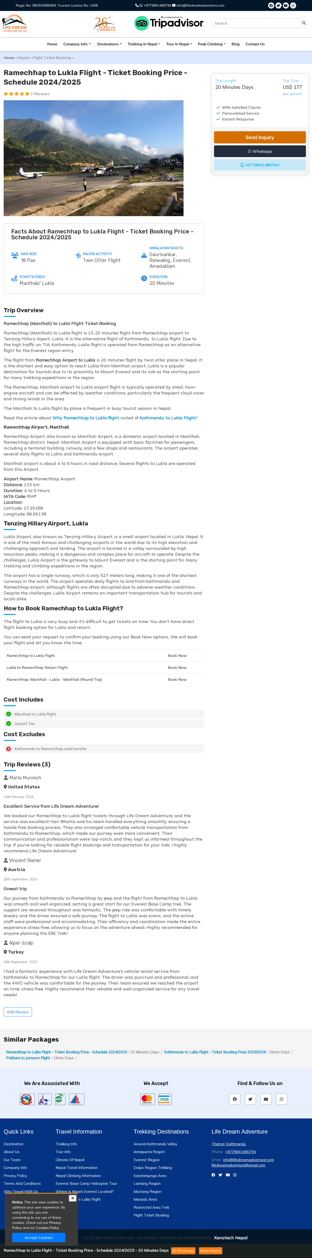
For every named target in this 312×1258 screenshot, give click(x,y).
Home (52, 44)
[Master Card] (147, 1099)
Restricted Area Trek (151, 1207)
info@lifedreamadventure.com (200, 5)
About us (12, 1151)
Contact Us (255, 44)
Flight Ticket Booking (51, 57)
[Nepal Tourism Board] (45, 1099)
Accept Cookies (39, 1237)
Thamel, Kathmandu (229, 1144)
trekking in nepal (142, 44)
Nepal (23, 57)
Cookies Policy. (47, 1228)
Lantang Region (147, 1183)
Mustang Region (147, 1191)
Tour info (63, 1151)
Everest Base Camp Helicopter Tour (86, 1183)
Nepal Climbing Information (78, 1175)
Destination (13, 1144)
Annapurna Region (149, 1151)
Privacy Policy (15, 1175)
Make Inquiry (211, 1250)
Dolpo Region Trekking (153, 1167)
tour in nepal (177, 44)
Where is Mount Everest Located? (85, 1191)
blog (236, 44)
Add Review (18, 1011)
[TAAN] (60, 1099)
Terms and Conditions (22, 1183)
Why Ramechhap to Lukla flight (86, 418)
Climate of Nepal (70, 1159)
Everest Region (147, 1159)
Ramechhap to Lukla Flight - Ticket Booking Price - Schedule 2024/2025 (66, 1052)
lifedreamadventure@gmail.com (238, 1165)
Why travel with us (21, 1191)
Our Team (12, 1159)
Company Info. (16, 1167)
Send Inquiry (260, 137)
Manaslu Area (145, 1199)
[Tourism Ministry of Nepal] (27, 1099)
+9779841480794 (157, 5)
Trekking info (66, 1144)
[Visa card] (165, 1099)
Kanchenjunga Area (150, 1175)
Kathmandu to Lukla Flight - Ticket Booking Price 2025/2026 (215, 1052)
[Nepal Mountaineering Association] (76, 1099)
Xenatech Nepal (231, 1237)
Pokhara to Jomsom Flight (28, 1058)
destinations (108, 44)
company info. (75, 44)
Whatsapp (185, 1250)
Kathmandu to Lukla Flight (168, 418)
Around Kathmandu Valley (155, 1144)
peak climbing (210, 44)
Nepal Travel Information (77, 1167)
